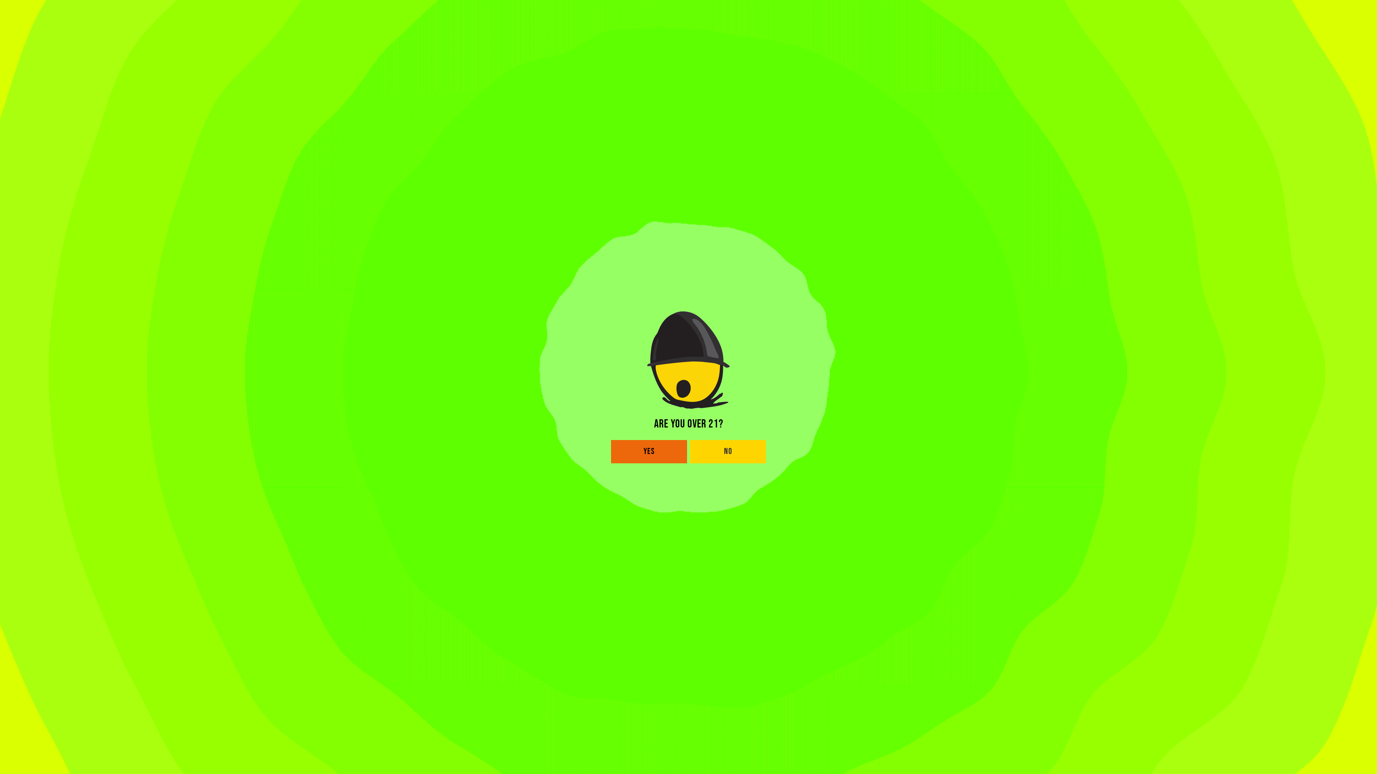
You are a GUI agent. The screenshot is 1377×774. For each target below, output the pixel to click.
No (728, 451)
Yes (649, 451)
